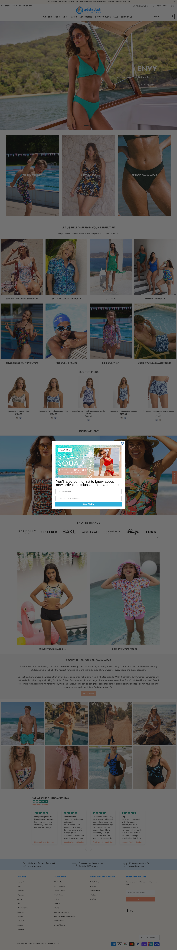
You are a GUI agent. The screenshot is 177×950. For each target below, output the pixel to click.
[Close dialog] (122, 443)
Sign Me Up (88, 504)
